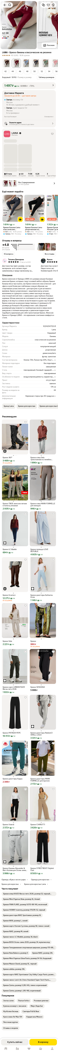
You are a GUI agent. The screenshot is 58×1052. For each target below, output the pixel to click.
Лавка (17, 1048)
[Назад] (4, 5)
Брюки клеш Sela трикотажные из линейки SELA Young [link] (40, 459)
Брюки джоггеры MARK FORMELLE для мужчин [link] (40, 780)
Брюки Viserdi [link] (8, 825)
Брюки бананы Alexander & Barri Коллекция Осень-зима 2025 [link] (14, 869)
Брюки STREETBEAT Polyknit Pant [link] (42, 869)
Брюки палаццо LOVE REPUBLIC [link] (39, 550)
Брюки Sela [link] (7, 641)
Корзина (40, 1048)
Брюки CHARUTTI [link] (37, 825)
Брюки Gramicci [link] (9, 595)
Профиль (52, 1048)
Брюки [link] (33, 641)
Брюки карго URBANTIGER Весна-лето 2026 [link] (14, 688)
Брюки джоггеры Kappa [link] (12, 779)
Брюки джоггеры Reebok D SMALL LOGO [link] (41, 734)
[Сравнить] (43, 5)
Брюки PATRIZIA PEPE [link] (12, 733)
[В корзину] (20, 219)
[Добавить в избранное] (48, 5)
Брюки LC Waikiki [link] (10, 549)
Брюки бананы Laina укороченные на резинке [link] (33, 228)
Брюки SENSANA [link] (37, 687)
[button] (6, 63)
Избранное (29, 1048)
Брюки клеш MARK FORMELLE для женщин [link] (42, 505)
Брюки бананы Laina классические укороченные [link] (11, 228)
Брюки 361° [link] (7, 458)
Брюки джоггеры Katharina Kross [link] (41, 596)
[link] (29, 894)
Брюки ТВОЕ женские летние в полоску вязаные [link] (15, 505)
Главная (6, 1048)
